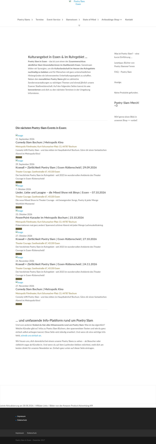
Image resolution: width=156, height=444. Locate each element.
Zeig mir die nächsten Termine (86, 105)
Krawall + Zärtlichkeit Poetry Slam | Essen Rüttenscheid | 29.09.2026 (56, 167)
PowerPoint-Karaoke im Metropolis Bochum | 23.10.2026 (50, 217)
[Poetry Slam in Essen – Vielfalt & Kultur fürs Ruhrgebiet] (19, 136)
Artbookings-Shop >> (112, 20)
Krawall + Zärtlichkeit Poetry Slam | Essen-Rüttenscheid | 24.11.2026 (56, 264)
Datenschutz (22, 420)
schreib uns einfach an (31, 336)
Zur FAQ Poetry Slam (37, 360)
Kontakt (129, 20)
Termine (40, 20)
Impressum (21, 416)
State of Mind (89, 20)
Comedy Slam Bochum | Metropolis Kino (39, 142)
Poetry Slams (23, 20)
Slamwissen (71, 20)
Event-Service (53, 20)
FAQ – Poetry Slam (123, 72)
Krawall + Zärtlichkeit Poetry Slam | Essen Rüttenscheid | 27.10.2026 (56, 239)
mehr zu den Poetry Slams (37, 105)
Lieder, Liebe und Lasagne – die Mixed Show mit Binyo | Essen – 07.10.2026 (61, 192)
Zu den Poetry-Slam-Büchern (86, 360)
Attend (19, 157)
